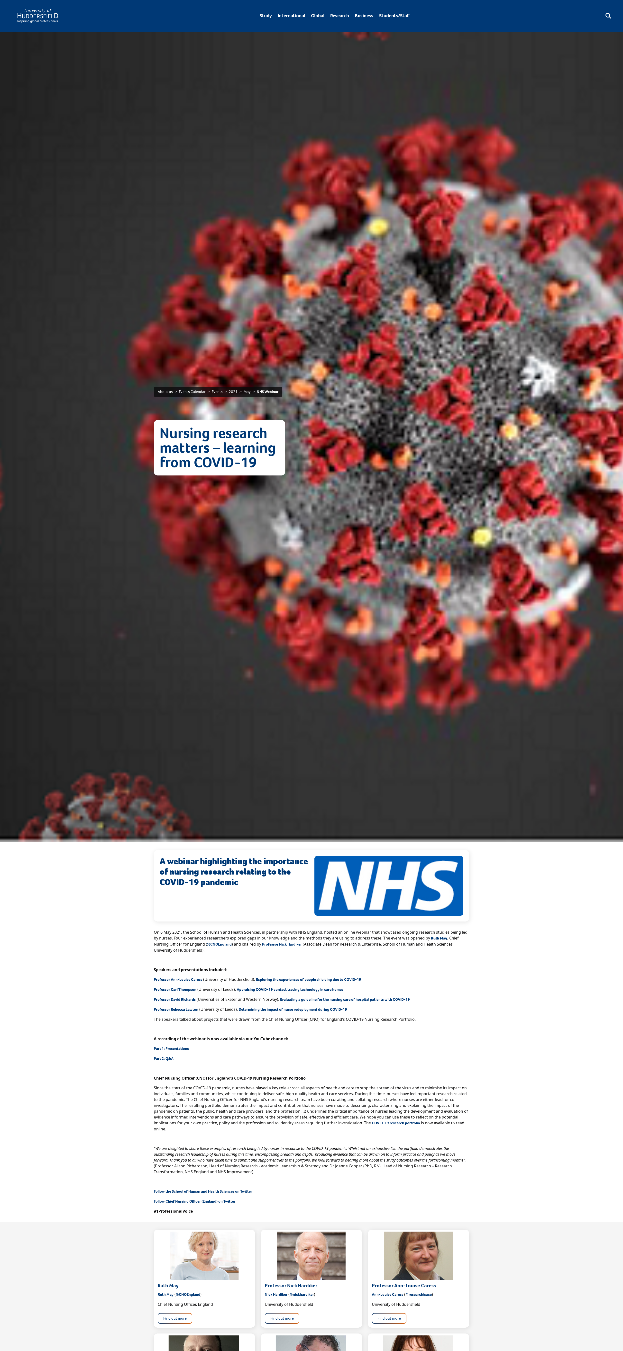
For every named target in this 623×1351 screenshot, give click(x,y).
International (291, 15)
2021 (233, 391)
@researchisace (418, 1294)
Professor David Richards (175, 999)
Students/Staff (394, 15)
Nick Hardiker (276, 1294)
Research (339, 15)
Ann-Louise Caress (387, 1294)
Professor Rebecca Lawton (176, 1009)
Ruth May (166, 1294)
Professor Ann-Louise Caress (178, 979)
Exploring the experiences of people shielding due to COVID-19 (308, 979)
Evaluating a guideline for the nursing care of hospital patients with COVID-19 (345, 999)
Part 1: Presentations (171, 1048)
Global (317, 15)
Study (266, 15)
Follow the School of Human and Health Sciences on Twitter (203, 1191)
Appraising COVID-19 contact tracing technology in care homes (290, 989)
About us (165, 391)
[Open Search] (608, 16)
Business (364, 15)
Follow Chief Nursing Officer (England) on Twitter (194, 1201)
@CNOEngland (219, 944)
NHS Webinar (267, 391)
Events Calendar (192, 391)
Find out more (175, 1318)
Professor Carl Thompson (175, 989)
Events (217, 391)
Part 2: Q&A (164, 1058)
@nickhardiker (302, 1294)
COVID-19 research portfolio (396, 1123)
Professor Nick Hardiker (282, 944)
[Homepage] (38, 16)
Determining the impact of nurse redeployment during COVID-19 (293, 1009)
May (247, 391)
